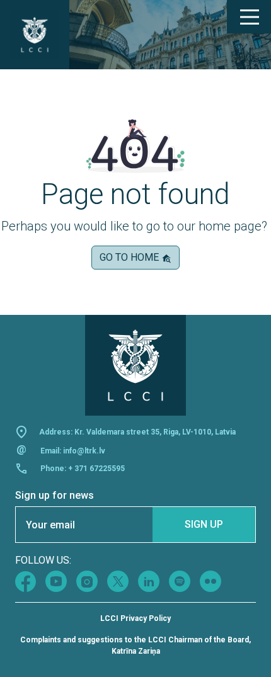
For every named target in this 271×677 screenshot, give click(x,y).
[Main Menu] (249, 17)
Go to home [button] (130, 257)
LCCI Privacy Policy (135, 618)
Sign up (204, 524)
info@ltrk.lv (84, 451)
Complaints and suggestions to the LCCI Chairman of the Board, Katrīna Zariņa (135, 645)
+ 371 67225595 (96, 468)
